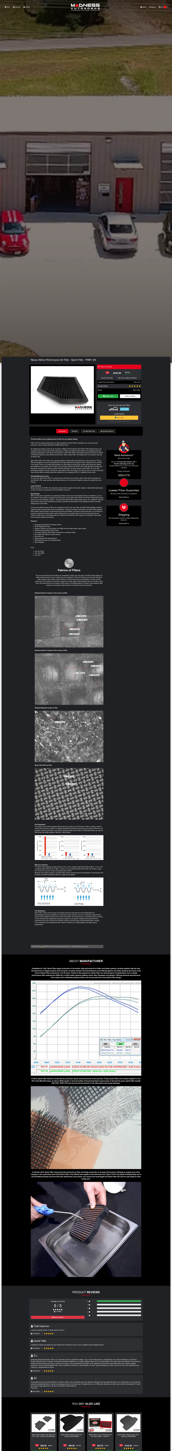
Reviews (74, 431)
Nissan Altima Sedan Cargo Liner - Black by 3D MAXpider (72, 1435)
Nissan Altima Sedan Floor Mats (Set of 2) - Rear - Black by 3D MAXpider (43, 1435)
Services (17, 7)
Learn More (124, 409)
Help (144, 7)
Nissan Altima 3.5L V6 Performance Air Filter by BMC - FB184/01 (100, 1435)
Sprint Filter (136, 390)
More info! (137, 382)
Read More (123, 497)
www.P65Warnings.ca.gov (79, 946)
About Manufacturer (107, 431)
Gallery (27, 7)
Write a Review (59, 1317)
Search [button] (153, 7)
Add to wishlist (130, 396)
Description (62, 431)
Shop (8, 7)
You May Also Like (89, 431)
